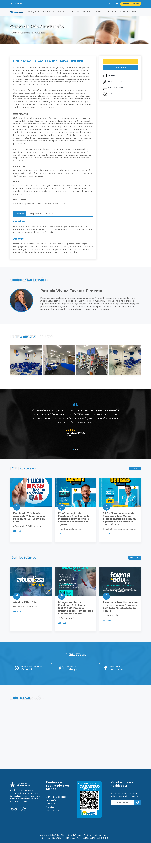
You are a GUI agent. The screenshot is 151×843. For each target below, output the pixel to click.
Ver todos (134, 558)
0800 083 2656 (19, 4)
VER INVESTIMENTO (120, 68)
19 (61, 506)
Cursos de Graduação (56, 797)
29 (61, 596)
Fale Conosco (52, 810)
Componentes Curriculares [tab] (41, 214)
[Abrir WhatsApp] (145, 837)
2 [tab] (75, 449)
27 (17, 506)
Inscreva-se (131, 4)
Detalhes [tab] (20, 214)
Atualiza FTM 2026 (25, 602)
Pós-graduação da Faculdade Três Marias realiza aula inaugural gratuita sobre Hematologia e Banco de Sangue (75, 608)
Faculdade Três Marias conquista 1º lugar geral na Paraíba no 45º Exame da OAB (29, 517)
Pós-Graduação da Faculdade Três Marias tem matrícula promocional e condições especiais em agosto (75, 519)
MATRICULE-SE (120, 62)
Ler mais (17, 531)
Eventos (86, 11)
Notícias (98, 11)
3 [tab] (77, 449)
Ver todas (134, 468)
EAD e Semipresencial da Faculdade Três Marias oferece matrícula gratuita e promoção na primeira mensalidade (119, 519)
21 (17, 596)
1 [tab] (73, 449)
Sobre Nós (51, 800)
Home (13, 32)
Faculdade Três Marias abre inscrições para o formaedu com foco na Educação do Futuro (120, 606)
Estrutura (50, 804)
